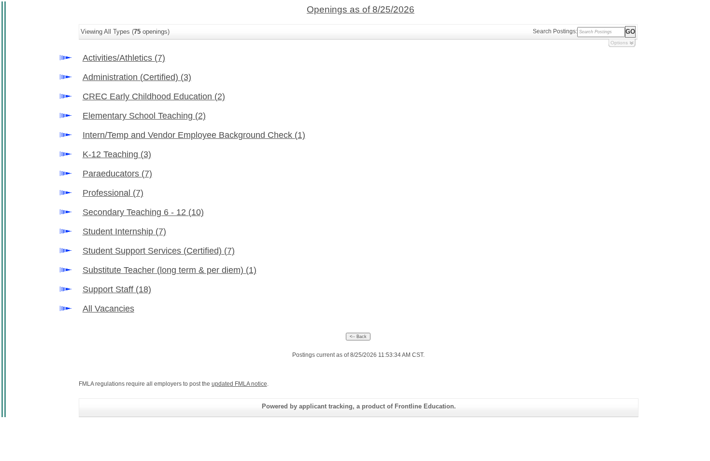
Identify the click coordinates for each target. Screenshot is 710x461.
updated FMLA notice (239, 383)
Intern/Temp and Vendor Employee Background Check (194, 135)
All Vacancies (108, 308)
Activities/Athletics (124, 58)
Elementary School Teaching (144, 116)
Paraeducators (117, 173)
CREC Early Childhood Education (154, 96)
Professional (113, 193)
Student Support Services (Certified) (159, 251)
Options (619, 42)
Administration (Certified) (137, 77)
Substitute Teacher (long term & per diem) (169, 270)
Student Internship (124, 231)
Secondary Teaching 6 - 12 (143, 212)
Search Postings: (555, 31)
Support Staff (117, 289)
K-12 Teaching (117, 154)
